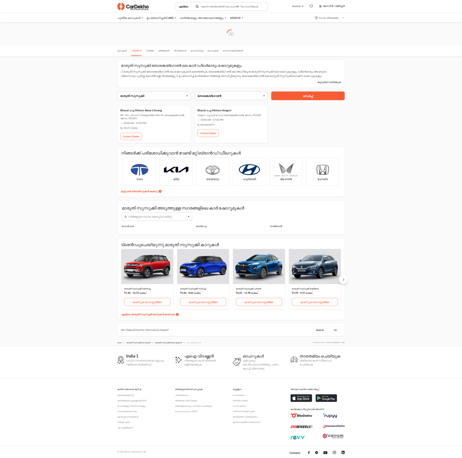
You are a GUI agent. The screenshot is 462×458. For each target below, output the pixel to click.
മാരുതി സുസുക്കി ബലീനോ (305, 288)
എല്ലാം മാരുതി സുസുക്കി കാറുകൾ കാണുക (148, 314)
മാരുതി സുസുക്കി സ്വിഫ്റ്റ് (193, 288)
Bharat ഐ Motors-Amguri (214, 110)
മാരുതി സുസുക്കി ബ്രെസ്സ (137, 288)
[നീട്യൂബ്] (325, 453)
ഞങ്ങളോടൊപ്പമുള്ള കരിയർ (131, 400)
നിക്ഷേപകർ (123, 422)
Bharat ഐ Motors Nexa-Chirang (141, 110)
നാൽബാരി (276, 226)
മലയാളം (296, 6)
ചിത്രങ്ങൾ (163, 50)
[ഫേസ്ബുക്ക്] (309, 453)
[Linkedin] (343, 453)
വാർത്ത (150, 50)
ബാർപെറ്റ (201, 226)
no (335, 329)
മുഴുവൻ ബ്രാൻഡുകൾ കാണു (139, 191)
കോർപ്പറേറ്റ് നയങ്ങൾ (127, 416)
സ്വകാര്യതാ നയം (127, 411)
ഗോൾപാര (128, 226)
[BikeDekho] (301, 415)
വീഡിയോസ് (180, 50)
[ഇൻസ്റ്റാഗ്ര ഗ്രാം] (334, 453)
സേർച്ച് (308, 96)
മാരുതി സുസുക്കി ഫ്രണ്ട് (248, 288)
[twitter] (316, 453)
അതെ (320, 329)
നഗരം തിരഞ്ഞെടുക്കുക (330, 17)
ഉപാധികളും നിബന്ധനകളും (131, 406)
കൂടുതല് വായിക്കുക (329, 82)
